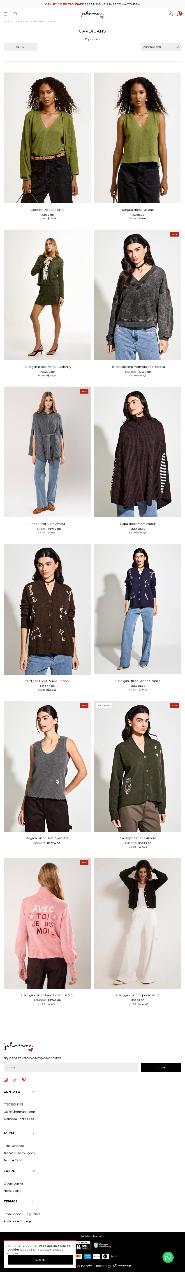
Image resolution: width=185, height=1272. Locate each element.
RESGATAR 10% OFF (92, 119)
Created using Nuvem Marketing (92, 127)
